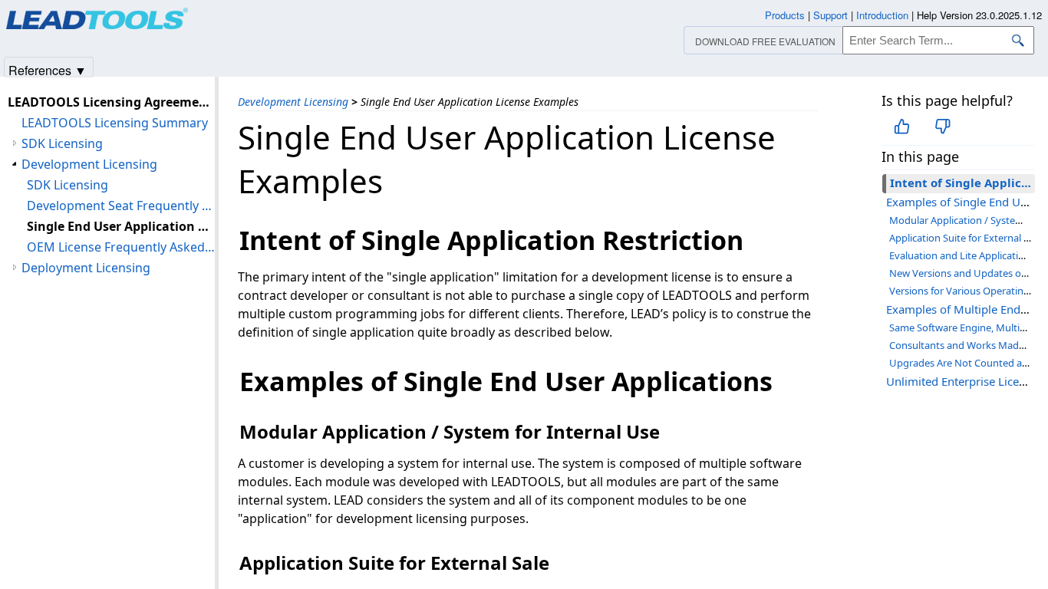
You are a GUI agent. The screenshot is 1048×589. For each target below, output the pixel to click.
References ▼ (47, 69)
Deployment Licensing (85, 267)
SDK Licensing (62, 143)
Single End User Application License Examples (121, 226)
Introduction (882, 15)
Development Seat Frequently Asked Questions (121, 205)
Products (785, 15)
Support (830, 15)
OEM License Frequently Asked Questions (121, 247)
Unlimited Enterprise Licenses (964, 381)
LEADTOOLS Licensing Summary (114, 122)
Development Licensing (293, 101)
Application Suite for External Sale (965, 238)
